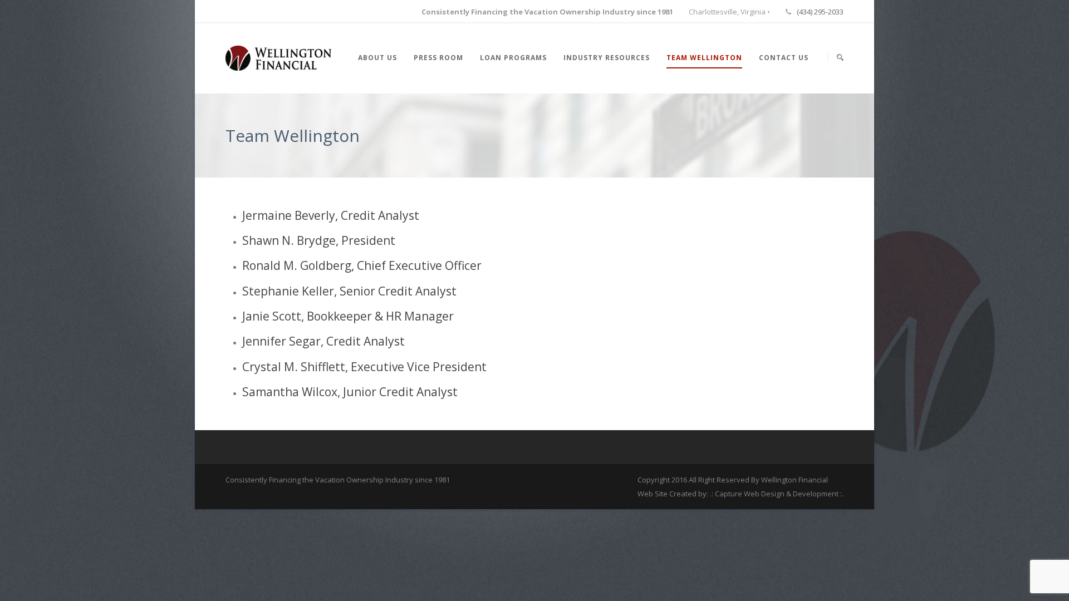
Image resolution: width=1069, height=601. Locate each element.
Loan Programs (513, 57)
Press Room (438, 57)
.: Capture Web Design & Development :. (777, 494)
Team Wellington (704, 57)
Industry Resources (606, 57)
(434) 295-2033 (820, 12)
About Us (377, 57)
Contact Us (783, 57)
